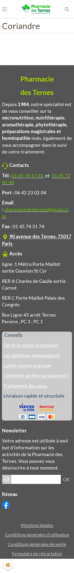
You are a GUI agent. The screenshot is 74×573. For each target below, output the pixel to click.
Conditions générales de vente (37, 544)
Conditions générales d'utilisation (37, 534)
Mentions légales (37, 525)
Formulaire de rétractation (37, 553)
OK (66, 479)
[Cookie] (8, 565)
